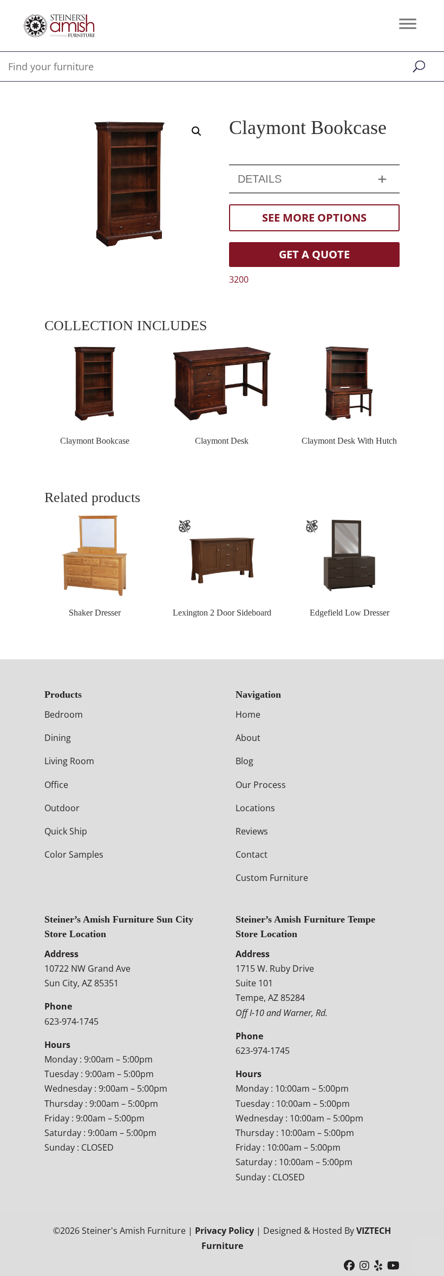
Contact (251, 854)
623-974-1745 (71, 1021)
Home (248, 714)
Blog (244, 761)
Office (56, 785)
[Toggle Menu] (407, 23)
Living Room (69, 761)
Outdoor (62, 808)
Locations (255, 808)
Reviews (252, 831)
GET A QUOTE (314, 254)
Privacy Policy (224, 1231)
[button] (196, 131)
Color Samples (73, 854)
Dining (57, 738)
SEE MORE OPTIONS (314, 217)
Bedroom (63, 714)
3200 (239, 279)
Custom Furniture (272, 878)
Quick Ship (65, 831)
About (248, 738)
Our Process (261, 785)
